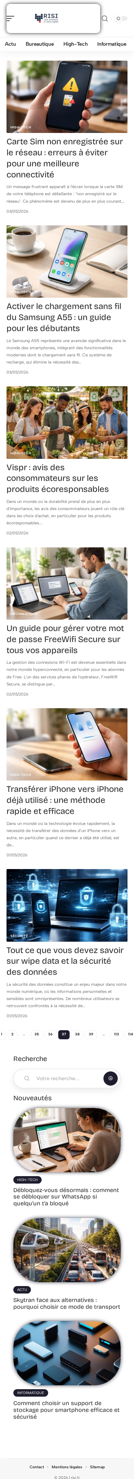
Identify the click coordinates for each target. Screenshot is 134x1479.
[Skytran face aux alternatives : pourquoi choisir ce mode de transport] (67, 1250)
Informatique (24, 614)
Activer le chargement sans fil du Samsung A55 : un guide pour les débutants (64, 317)
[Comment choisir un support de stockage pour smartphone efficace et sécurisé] (67, 1353)
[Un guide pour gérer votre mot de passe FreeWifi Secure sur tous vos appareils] (67, 583)
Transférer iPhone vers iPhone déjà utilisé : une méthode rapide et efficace (65, 800)
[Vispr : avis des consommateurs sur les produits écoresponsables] (67, 422)
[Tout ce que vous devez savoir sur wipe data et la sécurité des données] (67, 905)
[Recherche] (104, 19)
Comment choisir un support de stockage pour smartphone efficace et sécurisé (66, 1410)
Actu (22, 1290)
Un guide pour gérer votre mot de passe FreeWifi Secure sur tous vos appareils (65, 639)
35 (36, 1034)
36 (50, 1034)
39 (91, 1034)
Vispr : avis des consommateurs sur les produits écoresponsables (58, 478)
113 (116, 1034)
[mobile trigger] (12, 18)
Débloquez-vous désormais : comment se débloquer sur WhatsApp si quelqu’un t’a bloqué (66, 1197)
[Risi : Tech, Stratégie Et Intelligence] (47, 18)
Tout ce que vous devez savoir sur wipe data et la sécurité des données (65, 961)
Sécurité (19, 936)
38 (77, 1034)
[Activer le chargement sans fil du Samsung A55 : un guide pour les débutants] (67, 261)
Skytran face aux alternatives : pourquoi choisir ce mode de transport (66, 1303)
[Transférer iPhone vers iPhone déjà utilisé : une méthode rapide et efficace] (67, 744)
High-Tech (20, 127)
